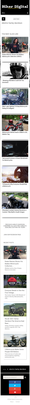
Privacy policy (18, 399)
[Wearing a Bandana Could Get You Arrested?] (15, 71)
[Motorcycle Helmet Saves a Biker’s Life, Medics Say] (15, 123)
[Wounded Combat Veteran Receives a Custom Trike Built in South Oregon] (15, 201)
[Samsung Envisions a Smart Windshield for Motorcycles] (15, 149)
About (11, 401)
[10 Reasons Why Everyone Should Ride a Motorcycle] (15, 175)
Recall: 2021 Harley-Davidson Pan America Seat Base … (14, 321)
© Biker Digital (11, 399)
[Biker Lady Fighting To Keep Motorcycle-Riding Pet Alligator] (15, 97)
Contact (18, 401)
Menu (3, 13)
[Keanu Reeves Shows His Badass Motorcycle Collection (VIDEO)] (15, 45)
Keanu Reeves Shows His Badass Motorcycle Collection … (14, 263)
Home (4, 369)
